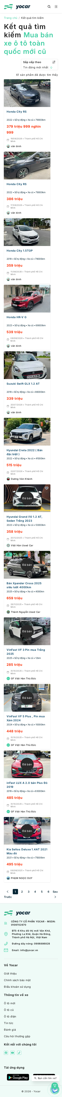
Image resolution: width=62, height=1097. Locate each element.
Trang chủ (10, 17)
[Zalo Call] (54, 1089)
